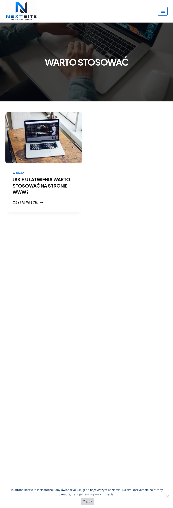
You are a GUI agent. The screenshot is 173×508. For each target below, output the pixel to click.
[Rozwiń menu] (163, 11)
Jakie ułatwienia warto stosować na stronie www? (41, 185)
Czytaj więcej (28, 202)
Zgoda (87, 501)
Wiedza (18, 172)
